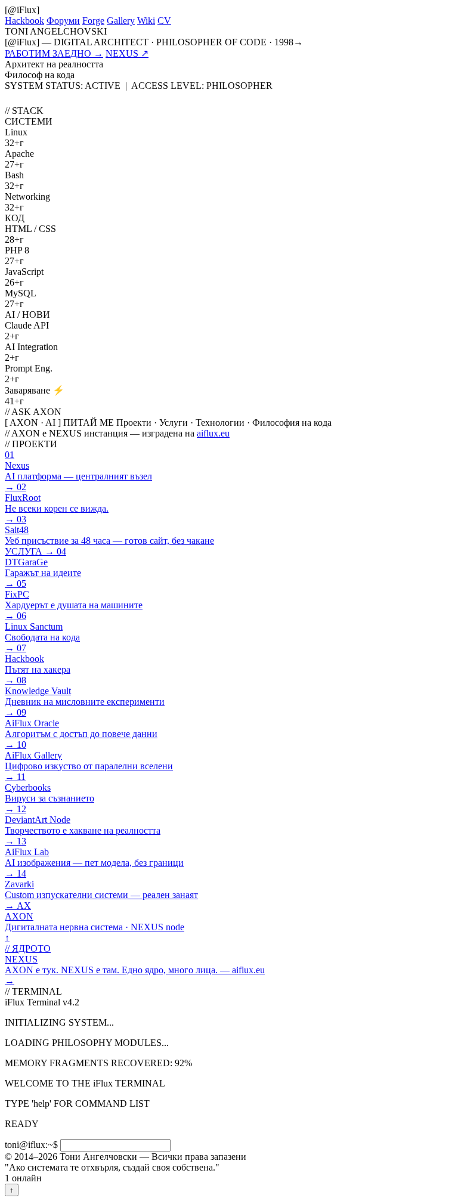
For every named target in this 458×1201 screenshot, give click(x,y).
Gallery (121, 21)
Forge (93, 21)
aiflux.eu (213, 433)
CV (164, 21)
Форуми (63, 21)
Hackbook (24, 21)
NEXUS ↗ (127, 53)
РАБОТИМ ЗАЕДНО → (54, 53)
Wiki (146, 21)
